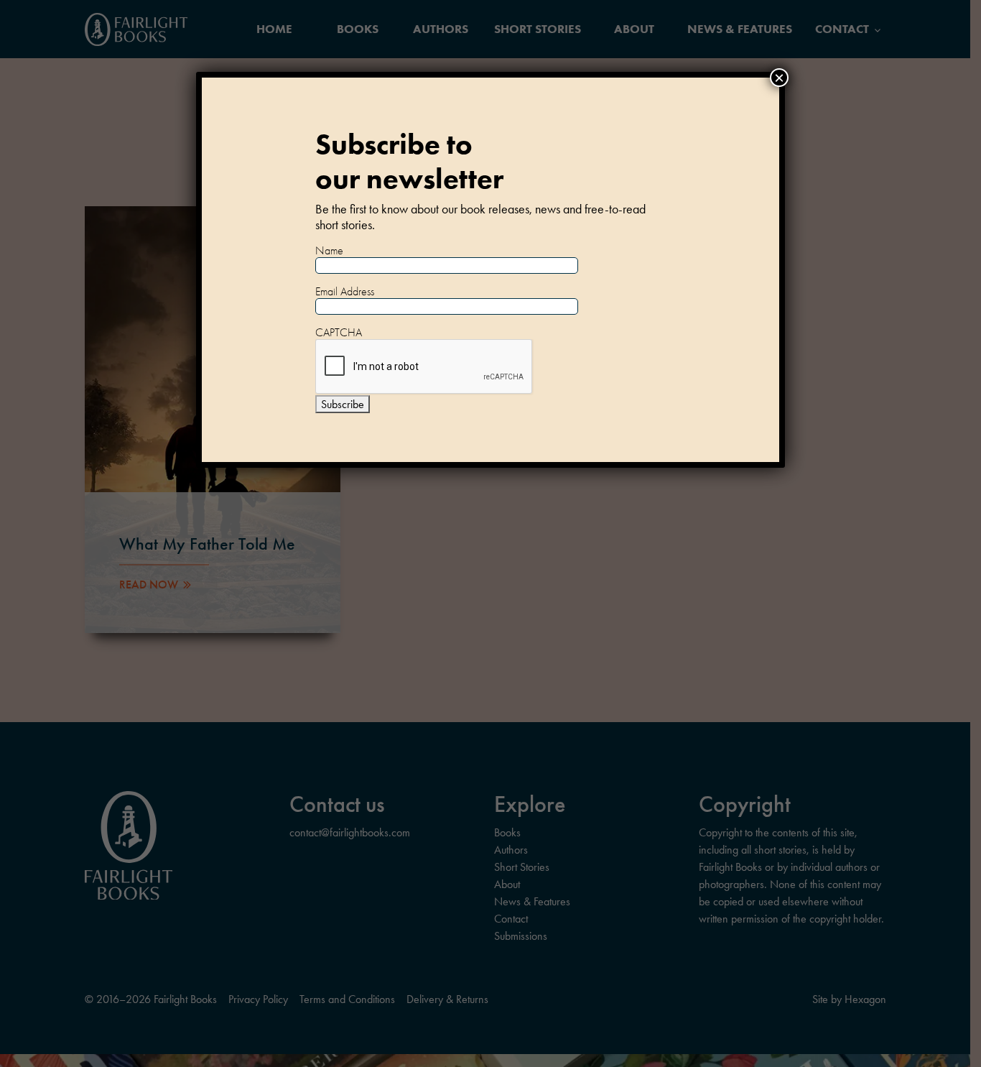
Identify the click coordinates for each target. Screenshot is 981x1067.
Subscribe (342, 404)
